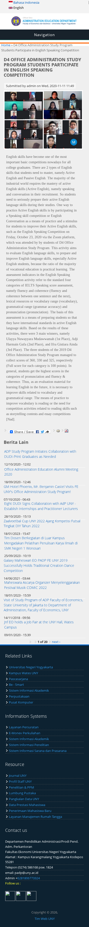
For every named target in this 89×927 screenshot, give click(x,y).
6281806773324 (28, 878)
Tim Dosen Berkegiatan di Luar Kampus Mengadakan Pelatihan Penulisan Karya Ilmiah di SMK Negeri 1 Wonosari (41, 543)
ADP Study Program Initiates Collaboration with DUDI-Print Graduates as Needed (40, 454)
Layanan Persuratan (24, 727)
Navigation (44, 34)
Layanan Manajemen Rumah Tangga (35, 816)
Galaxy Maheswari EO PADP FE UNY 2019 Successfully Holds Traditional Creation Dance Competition (39, 565)
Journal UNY (17, 775)
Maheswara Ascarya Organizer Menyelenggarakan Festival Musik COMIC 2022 (42, 585)
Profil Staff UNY (20, 781)
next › (56, 642)
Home (5, 45)
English (18, 7)
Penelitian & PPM (21, 787)
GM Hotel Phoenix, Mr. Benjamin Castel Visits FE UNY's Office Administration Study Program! (41, 489)
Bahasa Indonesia (26, 2)
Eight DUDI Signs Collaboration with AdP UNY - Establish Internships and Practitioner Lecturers (41, 506)
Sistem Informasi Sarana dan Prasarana (38, 750)
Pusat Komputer (21, 702)
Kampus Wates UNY (23, 673)
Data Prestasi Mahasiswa (27, 805)
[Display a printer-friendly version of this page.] (58, 430)
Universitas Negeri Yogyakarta (31, 667)
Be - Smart (16, 684)
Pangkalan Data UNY (24, 799)
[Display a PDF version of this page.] (66, 430)
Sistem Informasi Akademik (29, 690)
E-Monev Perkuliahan (24, 733)
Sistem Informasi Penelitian (29, 745)
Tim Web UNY (45, 918)
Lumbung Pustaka (22, 793)
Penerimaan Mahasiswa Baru (30, 810)
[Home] (44, 25)
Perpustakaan (19, 696)
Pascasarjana (18, 679)
